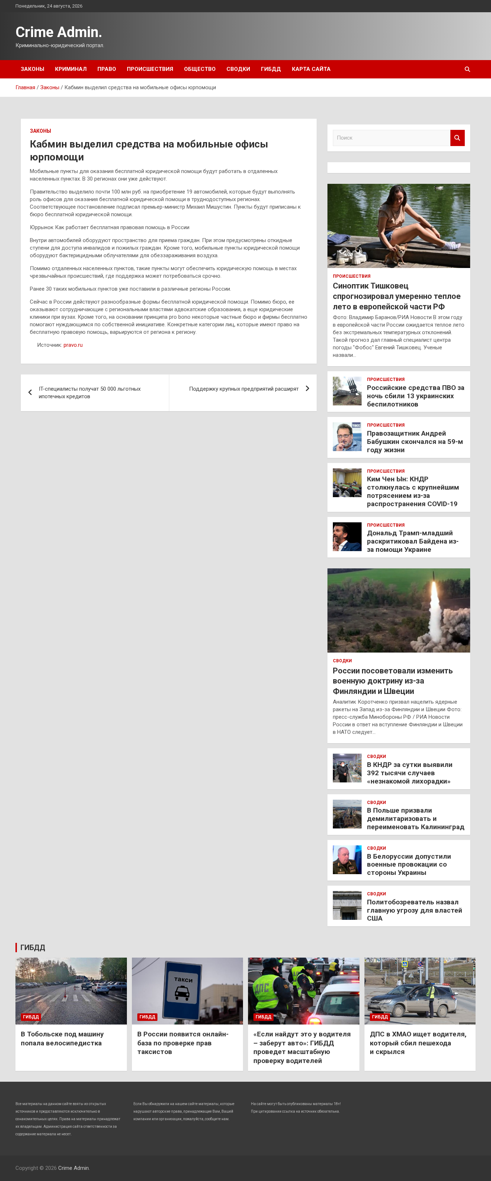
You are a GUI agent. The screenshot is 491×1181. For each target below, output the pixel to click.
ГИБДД (271, 69)
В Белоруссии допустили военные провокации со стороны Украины (409, 864)
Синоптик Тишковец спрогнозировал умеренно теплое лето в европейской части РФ (397, 296)
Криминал (71, 69)
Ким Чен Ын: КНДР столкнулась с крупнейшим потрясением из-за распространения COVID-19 (413, 491)
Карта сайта (311, 69)
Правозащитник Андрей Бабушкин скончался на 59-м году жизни (415, 441)
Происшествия (150, 69)
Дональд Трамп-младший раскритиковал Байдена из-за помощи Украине (413, 541)
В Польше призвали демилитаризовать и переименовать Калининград (415, 818)
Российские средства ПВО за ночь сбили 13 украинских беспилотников (415, 395)
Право (106, 69)
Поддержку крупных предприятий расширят (244, 389)
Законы (32, 69)
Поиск (457, 138)
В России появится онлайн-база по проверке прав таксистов (183, 1043)
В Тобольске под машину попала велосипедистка (62, 1038)
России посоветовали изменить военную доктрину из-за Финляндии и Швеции (393, 681)
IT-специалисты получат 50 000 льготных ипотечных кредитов (90, 393)
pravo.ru (73, 345)
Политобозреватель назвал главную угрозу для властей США (414, 910)
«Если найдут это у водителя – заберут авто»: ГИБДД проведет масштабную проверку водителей (302, 1047)
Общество (200, 69)
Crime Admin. (58, 32)
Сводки (238, 69)
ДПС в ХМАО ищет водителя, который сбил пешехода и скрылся (418, 1043)
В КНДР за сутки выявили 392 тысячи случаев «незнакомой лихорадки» (410, 772)
